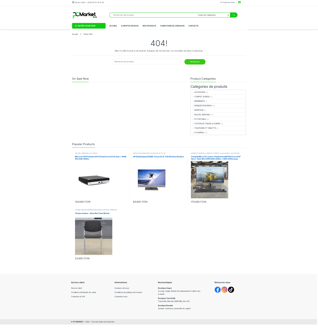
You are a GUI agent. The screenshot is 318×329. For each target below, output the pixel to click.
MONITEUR (198, 110)
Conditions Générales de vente (83, 292)
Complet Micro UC (226, 153)
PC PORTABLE (200, 119)
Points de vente (229, 2)
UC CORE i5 (93, 153)
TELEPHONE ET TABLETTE (205, 128)
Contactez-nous (121, 296)
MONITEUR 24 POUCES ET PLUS (153, 153)
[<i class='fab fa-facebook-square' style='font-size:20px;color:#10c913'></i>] (239, 2)
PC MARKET (78, 322)
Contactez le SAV (78, 296)
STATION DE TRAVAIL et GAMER (207, 124)
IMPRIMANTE (199, 101)
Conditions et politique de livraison (128, 292)
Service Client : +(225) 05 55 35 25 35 (89, 2)
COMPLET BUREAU (202, 97)
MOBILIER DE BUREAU (203, 105)
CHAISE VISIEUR (80, 210)
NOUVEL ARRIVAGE (202, 115)
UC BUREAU (199, 132)
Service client (76, 288)
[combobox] (152, 15)
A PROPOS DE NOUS (130, 26)
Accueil (75, 34)
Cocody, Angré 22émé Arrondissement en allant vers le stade (179, 291)
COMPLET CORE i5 (212, 153)
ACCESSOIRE (199, 92)
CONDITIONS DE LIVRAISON (172, 26)
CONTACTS (193, 26)
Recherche (194, 62)
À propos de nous (122, 288)
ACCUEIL (113, 26)
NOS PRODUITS (149, 26)
